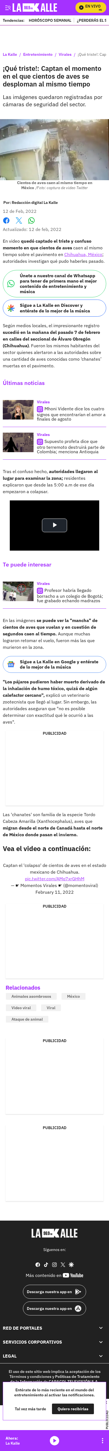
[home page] (54, 1233)
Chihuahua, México (83, 254)
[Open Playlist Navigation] (102, 1440)
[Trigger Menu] (8, 7)
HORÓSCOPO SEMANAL (50, 20)
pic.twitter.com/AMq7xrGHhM (54, 878)
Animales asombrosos (31, 996)
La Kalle (10, 54)
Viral (51, 1007)
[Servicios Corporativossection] (100, 1341)
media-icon (54, 1440)
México (73, 996)
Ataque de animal (27, 1019)
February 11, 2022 (54, 892)
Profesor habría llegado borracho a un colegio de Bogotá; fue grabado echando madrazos (70, 595)
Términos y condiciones (30, 1376)
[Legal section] (100, 1356)
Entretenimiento (38, 54)
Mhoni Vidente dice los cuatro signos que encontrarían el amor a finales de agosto (71, 414)
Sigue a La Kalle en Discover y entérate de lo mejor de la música (55, 307)
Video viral (21, 1007)
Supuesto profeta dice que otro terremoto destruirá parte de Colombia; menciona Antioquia (71, 446)
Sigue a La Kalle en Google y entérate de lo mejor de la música (59, 664)
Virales (65, 54)
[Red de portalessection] (100, 1328)
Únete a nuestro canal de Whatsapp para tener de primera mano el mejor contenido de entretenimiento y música (58, 284)
